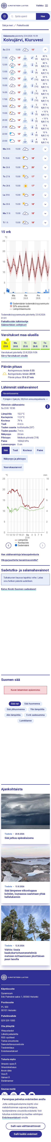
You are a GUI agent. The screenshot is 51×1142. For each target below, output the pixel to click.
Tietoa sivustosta (9, 1041)
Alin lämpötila (14, 715)
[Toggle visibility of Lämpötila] (21, 540)
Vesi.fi (4, 1074)
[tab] (6, 450)
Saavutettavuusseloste (12, 1044)
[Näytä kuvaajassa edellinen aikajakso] (8, 545)
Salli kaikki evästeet (25, 1134)
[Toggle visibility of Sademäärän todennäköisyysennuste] (29, 303)
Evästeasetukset (9, 1051)
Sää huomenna (32, 703)
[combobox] (24, 16)
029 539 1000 (8, 1020)
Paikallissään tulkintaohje (14, 321)
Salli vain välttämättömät (26, 1126)
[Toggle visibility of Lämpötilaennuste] (20, 309)
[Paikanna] (4, 16)
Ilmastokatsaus (8, 1067)
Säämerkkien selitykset (13, 325)
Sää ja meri (7, 25)
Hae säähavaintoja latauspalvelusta (20, 554)
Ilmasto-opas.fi (8, 1063)
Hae (43, 16)
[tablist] (25, 459)
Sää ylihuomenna (16, 709)
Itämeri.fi (5, 1077)
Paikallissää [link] (23, 25)
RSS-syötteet (8, 1037)
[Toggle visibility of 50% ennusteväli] (19, 306)
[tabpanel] (25, 510)
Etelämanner (7, 1080)
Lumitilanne (26, 720)
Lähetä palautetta (9, 1034)
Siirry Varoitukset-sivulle (14, 355)
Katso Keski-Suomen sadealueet (18, 589)
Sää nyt (15, 703)
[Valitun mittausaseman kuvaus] (47, 406)
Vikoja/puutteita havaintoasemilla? (19, 560)
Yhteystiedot (7, 1030)
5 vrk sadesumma (35, 715)
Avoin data (6, 1070)
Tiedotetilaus (7, 1047)
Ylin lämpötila (37, 709)
